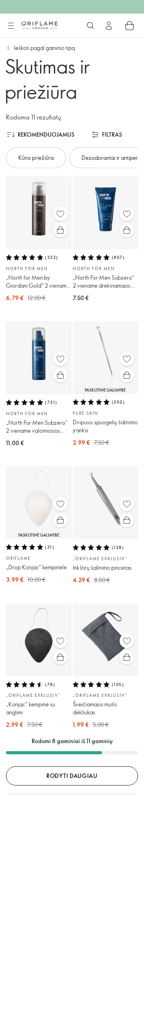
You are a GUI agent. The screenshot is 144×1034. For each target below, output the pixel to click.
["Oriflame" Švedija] (40, 25)
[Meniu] (11, 26)
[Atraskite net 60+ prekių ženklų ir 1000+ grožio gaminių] (90, 26)
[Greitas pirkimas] (60, 230)
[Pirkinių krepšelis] (129, 25)
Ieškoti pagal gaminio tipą (44, 48)
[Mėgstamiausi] (60, 214)
